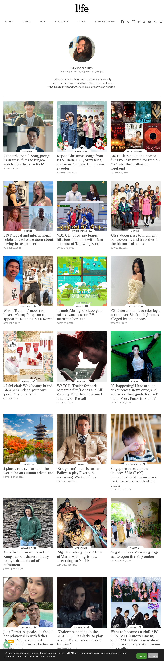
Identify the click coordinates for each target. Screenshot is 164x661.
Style (9, 21)
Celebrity (61, 21)
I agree (142, 656)
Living (26, 21)
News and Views (105, 21)
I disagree (153, 655)
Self (43, 21)
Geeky (81, 21)
